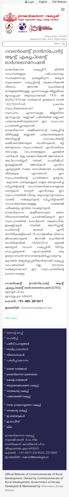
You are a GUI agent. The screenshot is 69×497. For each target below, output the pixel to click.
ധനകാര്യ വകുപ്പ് (17, 410)
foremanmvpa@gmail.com (36, 308)
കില (9, 427)
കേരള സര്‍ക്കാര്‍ (17, 380)
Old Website (59, 2)
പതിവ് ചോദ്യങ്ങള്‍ (18, 344)
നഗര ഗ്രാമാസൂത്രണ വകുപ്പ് (24, 405)
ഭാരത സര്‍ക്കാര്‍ (17, 369)
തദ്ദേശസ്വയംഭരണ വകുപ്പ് (22, 385)
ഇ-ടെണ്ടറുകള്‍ (16, 416)
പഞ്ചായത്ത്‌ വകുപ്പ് (18, 396)
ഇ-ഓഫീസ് (13, 421)
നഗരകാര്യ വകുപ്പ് (17, 391)
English (43, 2)
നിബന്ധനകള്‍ (15, 355)
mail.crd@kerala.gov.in (35, 457)
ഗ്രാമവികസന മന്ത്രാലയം (22, 374)
